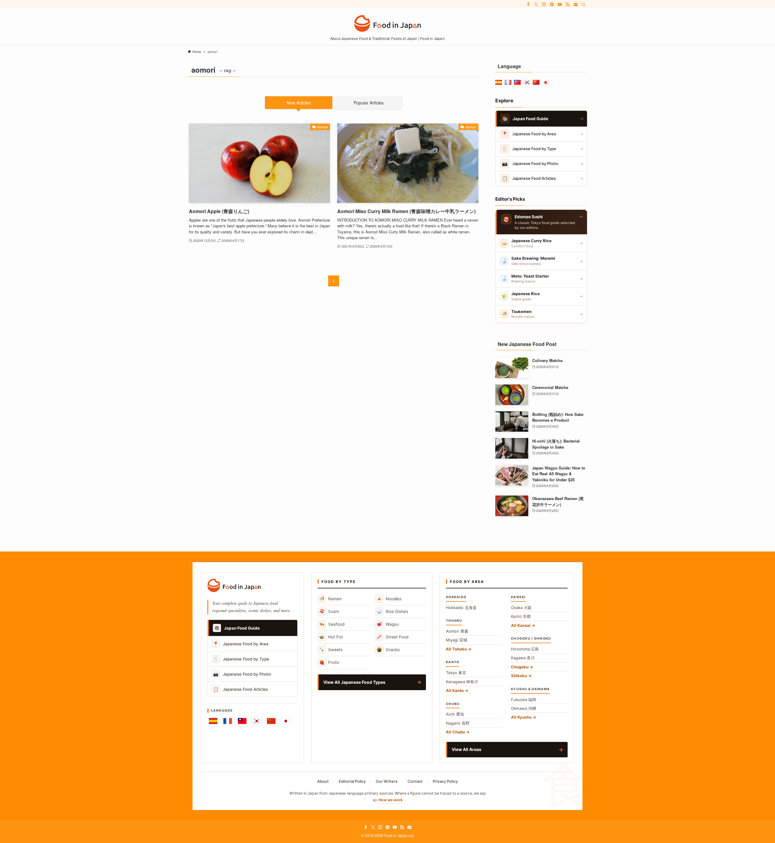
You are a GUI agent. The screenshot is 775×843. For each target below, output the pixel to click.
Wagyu (388, 624)
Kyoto (521, 616)
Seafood (332, 624)
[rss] (568, 4)
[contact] (575, 4)
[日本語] (286, 721)
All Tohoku (456, 649)
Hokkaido (461, 607)
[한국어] (256, 721)
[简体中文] (271, 721)
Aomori (457, 631)
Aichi (455, 714)
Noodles (389, 598)
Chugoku (520, 666)
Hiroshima (525, 649)
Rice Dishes (392, 611)
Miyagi (456, 639)
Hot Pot (331, 636)
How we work (390, 800)
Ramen (330, 598)
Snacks (388, 649)
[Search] (583, 4)
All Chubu (455, 731)
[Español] (213, 721)
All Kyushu (521, 717)
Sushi (329, 611)
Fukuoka (523, 699)
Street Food (392, 636)
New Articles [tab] (298, 103)
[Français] (227, 721)
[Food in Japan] (387, 23)
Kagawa (523, 657)
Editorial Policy (352, 781)
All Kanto (455, 690)
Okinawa (523, 708)
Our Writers (386, 781)
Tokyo (456, 672)
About (323, 781)
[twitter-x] (536, 4)
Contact (415, 781)
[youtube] (560, 4)
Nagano (458, 723)
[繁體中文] (242, 721)
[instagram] (544, 4)
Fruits (329, 662)
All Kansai (521, 625)
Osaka (521, 607)
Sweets (331, 649)
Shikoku (519, 675)
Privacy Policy (445, 781)
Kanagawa (462, 681)
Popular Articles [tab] (369, 103)
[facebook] (528, 4)
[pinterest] (552, 4)
